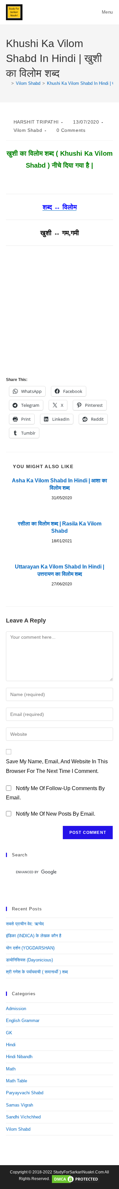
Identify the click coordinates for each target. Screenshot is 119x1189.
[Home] (7, 83)
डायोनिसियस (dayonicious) (29, 959)
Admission (16, 1008)
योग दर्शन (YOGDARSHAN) (30, 948)
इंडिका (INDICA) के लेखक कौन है (33, 935)
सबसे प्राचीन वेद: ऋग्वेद (25, 923)
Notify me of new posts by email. (55, 814)
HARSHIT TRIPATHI (36, 122)
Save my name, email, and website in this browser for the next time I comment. (57, 766)
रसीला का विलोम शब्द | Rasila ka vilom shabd (59, 527)
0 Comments (71, 130)
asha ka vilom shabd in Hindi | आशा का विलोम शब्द (59, 484)
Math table (16, 1080)
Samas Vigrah (19, 1105)
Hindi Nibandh (19, 1056)
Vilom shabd (28, 130)
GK (9, 1032)
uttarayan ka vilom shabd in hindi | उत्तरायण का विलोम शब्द (59, 570)
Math (11, 1068)
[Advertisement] (59, 312)
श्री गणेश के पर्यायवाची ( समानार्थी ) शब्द (37, 971)
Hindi (11, 1044)
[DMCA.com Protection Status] (75, 1178)
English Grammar (22, 1020)
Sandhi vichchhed (23, 1116)
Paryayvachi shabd (24, 1092)
